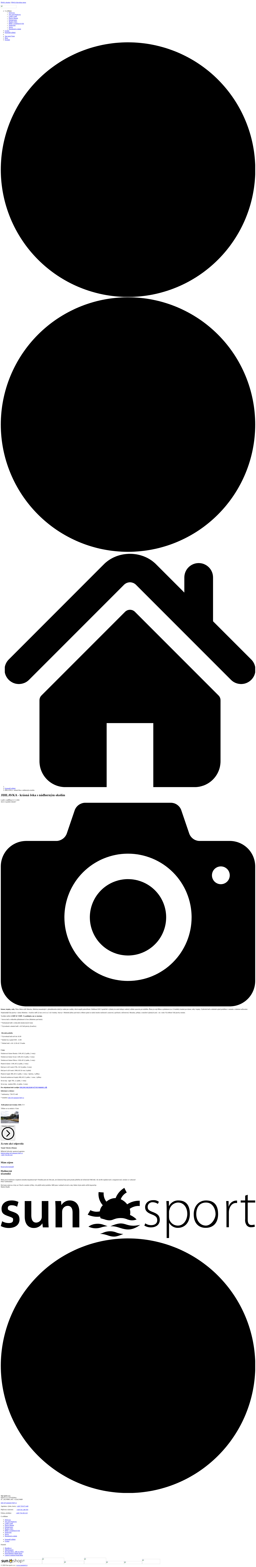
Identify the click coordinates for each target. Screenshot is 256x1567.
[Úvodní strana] (8, 7)
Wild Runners (9, 1550)
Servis (7, 1534)
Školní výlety (9, 1529)
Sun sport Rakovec (11, 1521)
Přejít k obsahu (5, 2)
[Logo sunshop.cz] (12, 1563)
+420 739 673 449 (22, 1506)
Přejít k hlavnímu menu (18, 2)
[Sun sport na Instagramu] (128, 551)
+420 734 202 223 (22, 1513)
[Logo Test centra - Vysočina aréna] (74, 1563)
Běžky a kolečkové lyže (12, 1530)
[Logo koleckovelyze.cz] (32, 1563)
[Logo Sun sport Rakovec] (95, 1563)
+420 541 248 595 (22, 1509)
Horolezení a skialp (11, 1536)
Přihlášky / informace (8, 1126)
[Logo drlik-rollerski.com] (53, 1563)
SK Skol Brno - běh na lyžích (14, 1551)
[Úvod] (130, 786)
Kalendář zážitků (10, 788)
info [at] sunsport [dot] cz (16, 1098)
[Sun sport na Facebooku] (128, 296)
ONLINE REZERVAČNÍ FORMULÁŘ (33, 1087)
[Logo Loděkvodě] (133, 1563)
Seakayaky (8, 1532)
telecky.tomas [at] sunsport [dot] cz (12, 1153)
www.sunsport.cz (22, 1565)
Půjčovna (8, 1520)
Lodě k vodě (9, 1523)
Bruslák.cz (8, 1548)
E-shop (7, 1541)
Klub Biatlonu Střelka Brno (13, 1553)
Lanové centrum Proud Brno (14, 1555)
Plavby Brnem (9, 1525)
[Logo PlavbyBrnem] (151, 1563)
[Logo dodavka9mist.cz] (115, 1563)
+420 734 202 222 (6, 1155)
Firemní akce (9, 1527)
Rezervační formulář (7, 1167)
